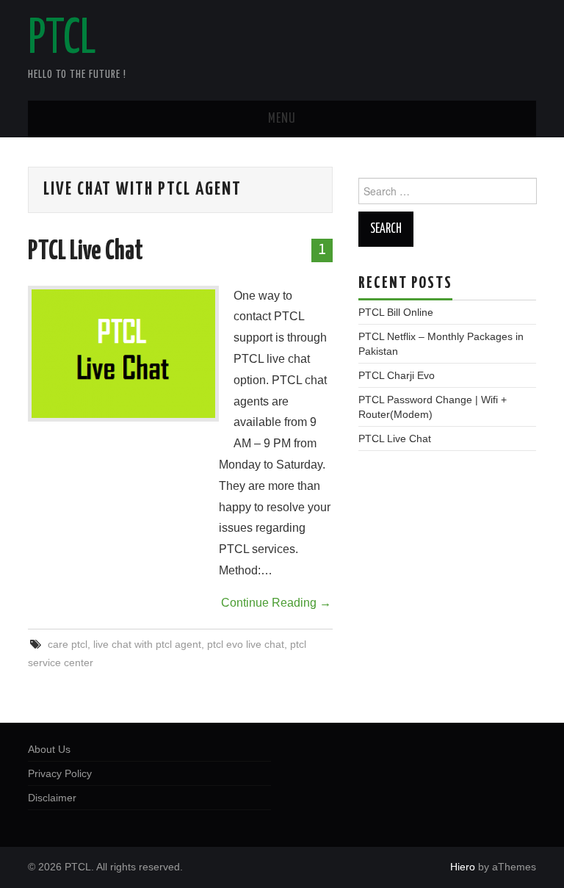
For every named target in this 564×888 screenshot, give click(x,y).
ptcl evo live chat (245, 644)
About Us (49, 749)
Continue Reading (276, 602)
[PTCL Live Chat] (123, 353)
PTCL (62, 39)
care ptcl (67, 644)
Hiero (462, 867)
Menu (282, 119)
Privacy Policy (60, 773)
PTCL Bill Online (395, 312)
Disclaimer (52, 798)
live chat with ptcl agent (147, 644)
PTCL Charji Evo (396, 375)
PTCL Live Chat (85, 252)
